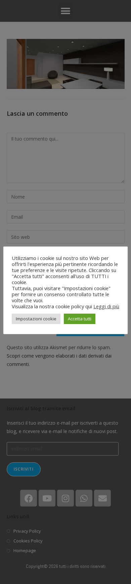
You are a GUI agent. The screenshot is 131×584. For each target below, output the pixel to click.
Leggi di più (106, 306)
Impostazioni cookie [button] (36, 319)
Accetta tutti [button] (79, 319)
